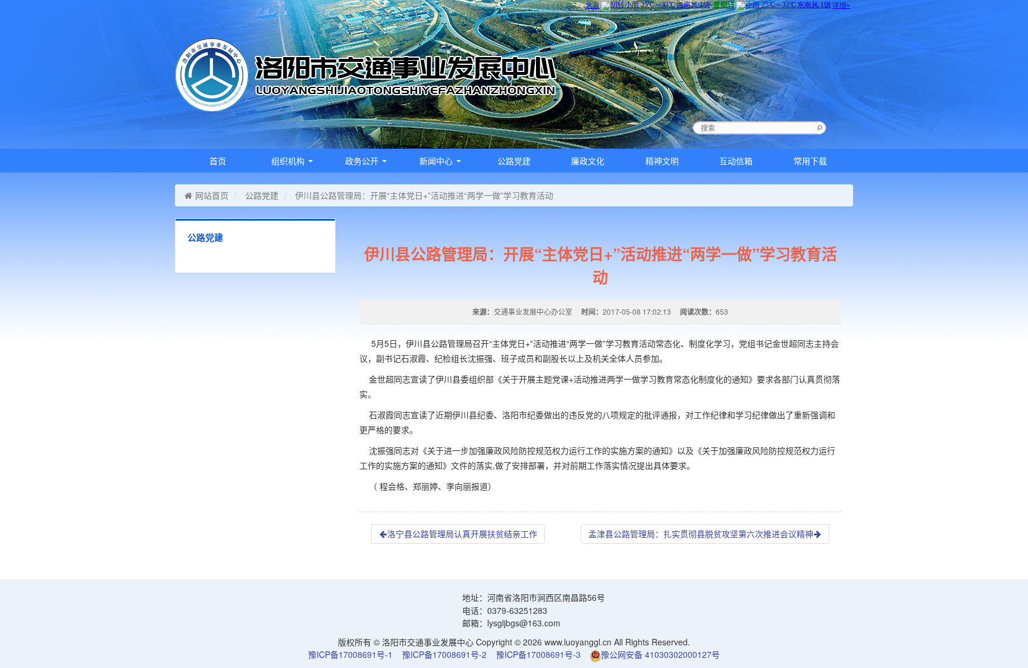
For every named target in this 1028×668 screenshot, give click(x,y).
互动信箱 (736, 161)
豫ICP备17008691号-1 (350, 654)
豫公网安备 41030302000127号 (660, 654)
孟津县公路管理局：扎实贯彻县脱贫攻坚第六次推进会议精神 (700, 534)
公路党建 (514, 161)
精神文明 (662, 161)
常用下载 (810, 161)
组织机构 (289, 161)
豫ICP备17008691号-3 (538, 654)
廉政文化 (587, 161)
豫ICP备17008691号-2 (444, 654)
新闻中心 (437, 161)
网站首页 (211, 195)
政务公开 (363, 161)
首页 (217, 161)
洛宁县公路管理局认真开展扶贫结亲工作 (462, 534)
